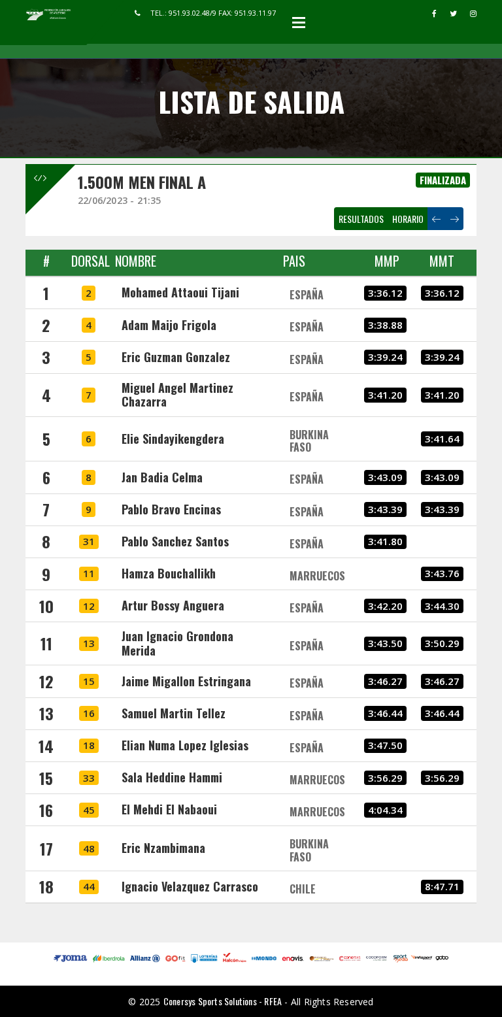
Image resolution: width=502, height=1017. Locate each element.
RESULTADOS (361, 218)
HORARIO (408, 218)
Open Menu (299, 22)
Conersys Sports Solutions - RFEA (222, 1001)
